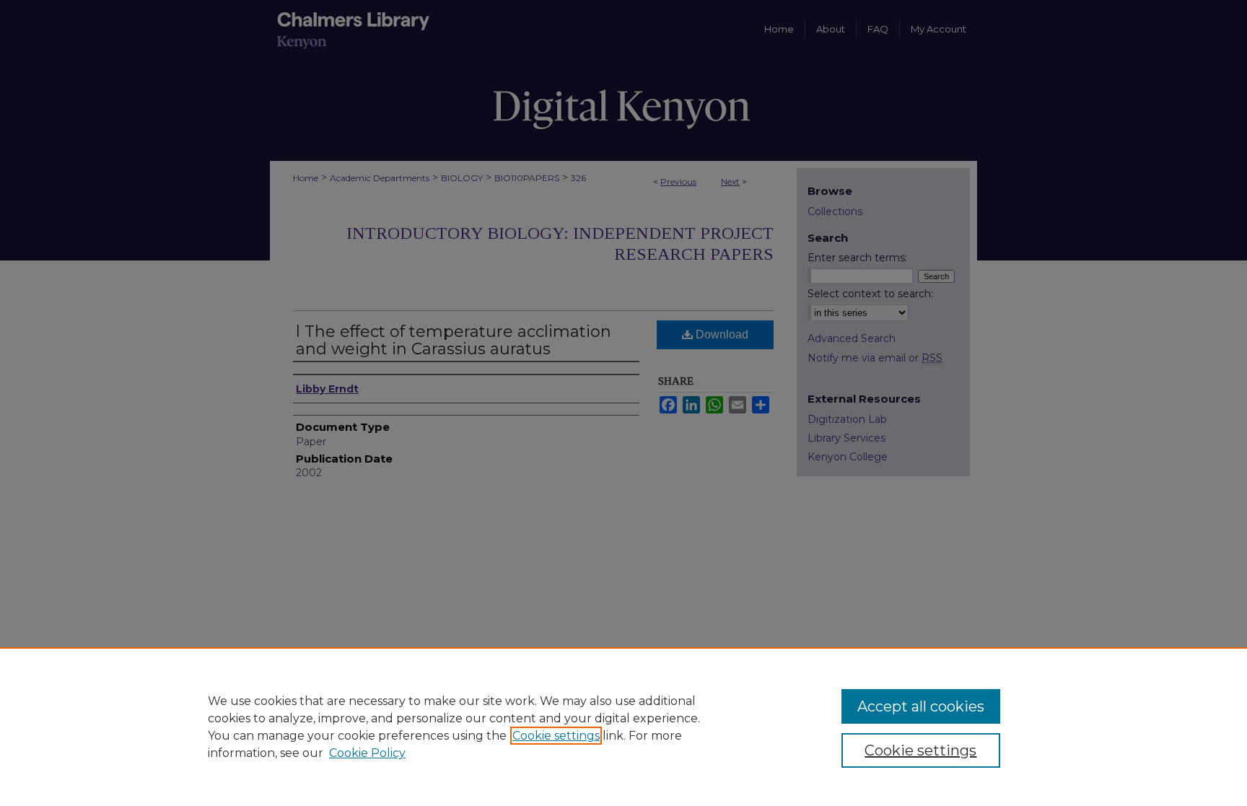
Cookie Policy (367, 753)
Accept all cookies (920, 706)
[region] (623, 726)
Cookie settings (556, 736)
